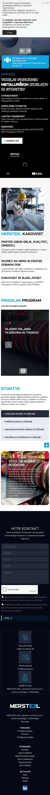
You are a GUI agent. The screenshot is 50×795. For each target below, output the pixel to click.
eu (32, 669)
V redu (9, 32)
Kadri (25, 774)
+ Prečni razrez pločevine (17, 421)
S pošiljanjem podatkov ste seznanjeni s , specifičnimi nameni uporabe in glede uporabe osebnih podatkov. (24, 608)
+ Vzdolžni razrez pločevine (19, 414)
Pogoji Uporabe (25, 762)
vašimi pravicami (31, 608)
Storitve (25, 734)
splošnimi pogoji (41, 605)
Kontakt (25, 749)
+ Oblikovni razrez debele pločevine (23, 429)
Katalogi (25, 778)
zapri (47, 2)
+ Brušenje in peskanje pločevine (22, 437)
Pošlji (8, 618)
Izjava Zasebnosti (25, 759)
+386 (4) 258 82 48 (25, 649)
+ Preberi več (11, 141)
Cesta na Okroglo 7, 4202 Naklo (25, 692)
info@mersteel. (24, 669)
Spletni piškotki (25, 753)
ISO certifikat (25, 765)
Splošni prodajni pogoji (25, 756)
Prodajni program (25, 731)
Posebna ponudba (25, 737)
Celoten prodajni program (14, 306)
